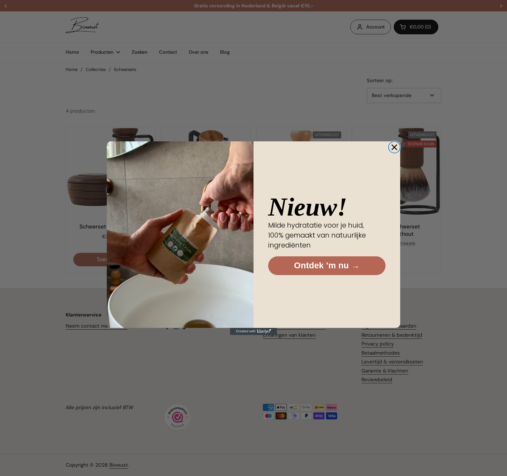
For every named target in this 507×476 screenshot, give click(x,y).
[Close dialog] (394, 147)
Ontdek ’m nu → (327, 265)
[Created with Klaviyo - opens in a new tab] (253, 331)
